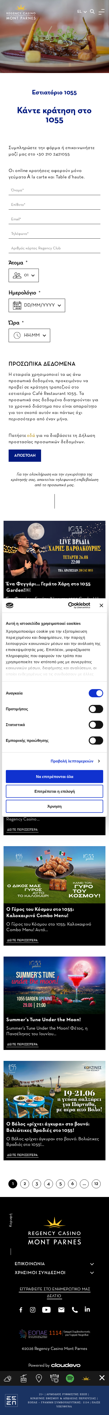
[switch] (96, 709)
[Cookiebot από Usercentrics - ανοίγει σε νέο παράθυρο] (68, 605)
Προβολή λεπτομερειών (72, 761)
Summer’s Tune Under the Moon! (43, 1019)
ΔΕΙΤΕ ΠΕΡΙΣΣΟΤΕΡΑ (22, 829)
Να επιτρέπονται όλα (54, 776)
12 (96, 1183)
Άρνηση (54, 806)
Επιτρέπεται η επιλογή (54, 791)
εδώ (31, 436)
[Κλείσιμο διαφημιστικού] (101, 605)
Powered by (39, 1365)
